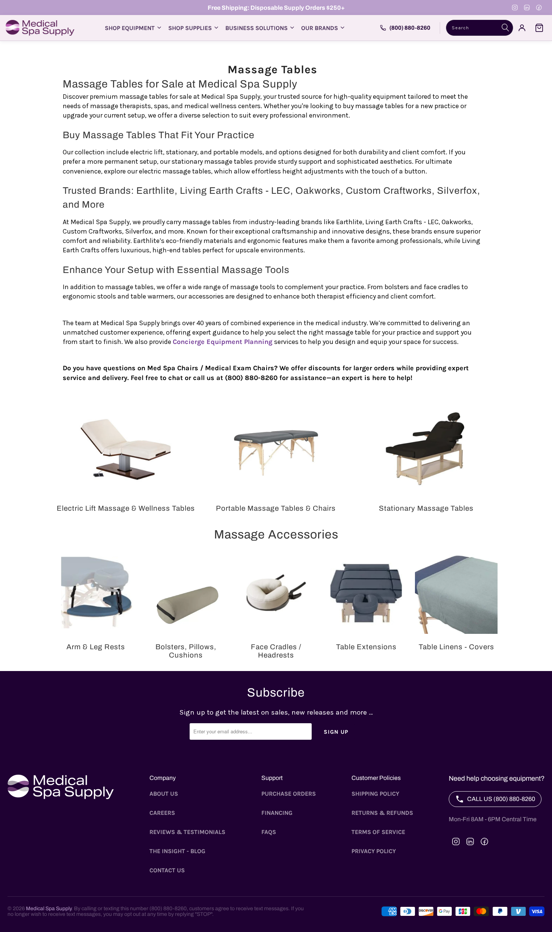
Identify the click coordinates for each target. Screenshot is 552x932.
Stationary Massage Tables (426, 458)
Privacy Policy (373, 851)
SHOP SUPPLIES (190, 28)
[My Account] (522, 28)
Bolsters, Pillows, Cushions (186, 606)
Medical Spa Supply (48, 908)
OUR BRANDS (319, 28)
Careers (162, 812)
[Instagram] (514, 7)
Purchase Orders (288, 793)
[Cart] (539, 28)
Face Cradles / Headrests (276, 606)
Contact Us (167, 870)
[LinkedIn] (526, 7)
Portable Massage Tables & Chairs (276, 458)
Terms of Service (378, 831)
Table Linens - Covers (456, 606)
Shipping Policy (375, 793)
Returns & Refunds (382, 812)
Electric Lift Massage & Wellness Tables (125, 458)
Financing (277, 812)
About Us (163, 793)
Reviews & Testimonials (187, 831)
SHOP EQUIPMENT (130, 28)
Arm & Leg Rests (95, 606)
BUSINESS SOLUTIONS (256, 28)
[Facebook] (538, 7)
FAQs (268, 831)
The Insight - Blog (177, 851)
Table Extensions (366, 606)
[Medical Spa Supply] (40, 28)
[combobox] (479, 28)
